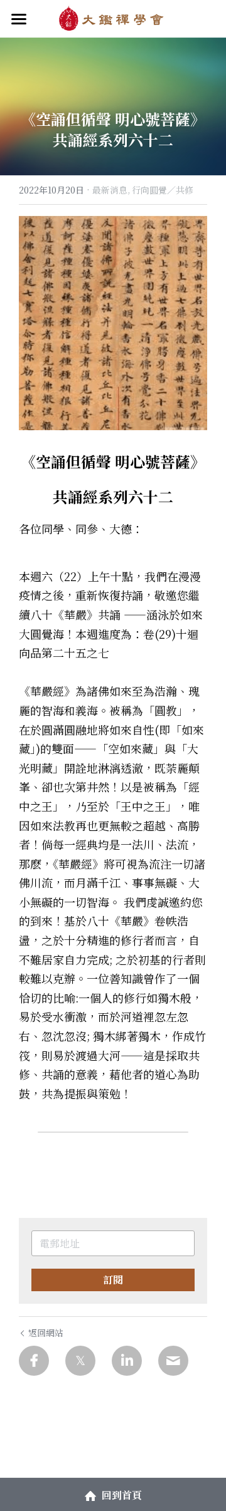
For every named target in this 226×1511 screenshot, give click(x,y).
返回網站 (45, 1332)
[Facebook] (34, 1361)
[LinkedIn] (127, 1361)
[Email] (173, 1361)
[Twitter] (80, 1361)
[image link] (113, 18)
